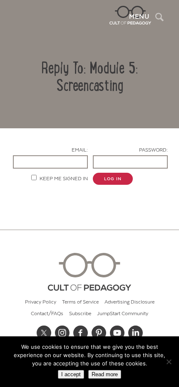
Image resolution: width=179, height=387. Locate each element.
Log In (113, 178)
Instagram (62, 333)
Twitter (43, 333)
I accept (71, 374)
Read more (105, 374)
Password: (153, 150)
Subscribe (80, 313)
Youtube (117, 333)
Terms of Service (80, 302)
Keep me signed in (64, 178)
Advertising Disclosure (129, 302)
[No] (168, 362)
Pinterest (98, 333)
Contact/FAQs (47, 313)
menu (139, 16)
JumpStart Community (122, 313)
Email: (80, 150)
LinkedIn (135, 333)
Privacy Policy (40, 302)
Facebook (80, 333)
